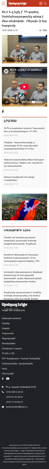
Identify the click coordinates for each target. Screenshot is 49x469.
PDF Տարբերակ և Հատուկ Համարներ (21, 358)
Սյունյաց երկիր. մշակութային (17, 363)
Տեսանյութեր (8, 343)
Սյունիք (6, 323)
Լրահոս (10, 121)
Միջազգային (8, 338)
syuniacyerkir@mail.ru (17, 407)
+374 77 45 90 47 (14, 402)
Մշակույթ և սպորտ (12, 348)
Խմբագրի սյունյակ (11, 318)
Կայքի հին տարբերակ (13, 310)
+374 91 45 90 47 (14, 397)
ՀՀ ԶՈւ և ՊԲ (8, 353)
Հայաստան (8, 333)
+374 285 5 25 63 (14, 392)
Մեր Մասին (8, 373)
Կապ (4, 368)
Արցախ (6, 328)
